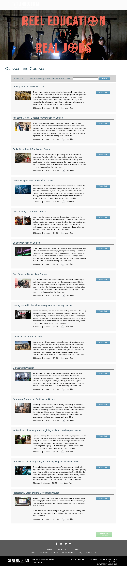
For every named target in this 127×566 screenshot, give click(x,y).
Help (33, 553)
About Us (62, 550)
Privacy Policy (68, 553)
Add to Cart (103, 92)
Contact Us (91, 553)
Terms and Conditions (49, 553)
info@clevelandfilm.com (43, 559)
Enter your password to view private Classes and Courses (42, 78)
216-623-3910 (37, 562)
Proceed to (104, 534)
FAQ (80, 553)
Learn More (67, 104)
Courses (76, 550)
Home (49, 550)
